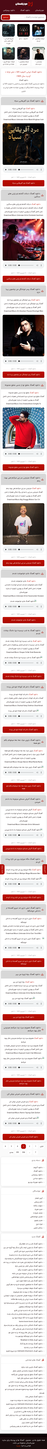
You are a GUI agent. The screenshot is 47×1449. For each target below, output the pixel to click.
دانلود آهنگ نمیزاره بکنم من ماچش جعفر (28, 1371)
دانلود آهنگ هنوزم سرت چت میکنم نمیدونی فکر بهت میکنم (23, 1082)
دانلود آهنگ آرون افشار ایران (32, 1422)
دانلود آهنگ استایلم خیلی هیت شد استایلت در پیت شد (23, 1262)
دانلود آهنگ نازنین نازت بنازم (32, 1367)
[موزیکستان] (24, 4)
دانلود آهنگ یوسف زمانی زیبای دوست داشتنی (26, 1382)
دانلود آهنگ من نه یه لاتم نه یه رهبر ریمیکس (26, 1426)
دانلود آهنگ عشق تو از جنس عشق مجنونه (22, 385)
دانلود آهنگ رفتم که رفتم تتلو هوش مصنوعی (26, 1408)
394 (23, 1152)
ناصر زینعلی (38, 1202)
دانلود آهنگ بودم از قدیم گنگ (31, 1344)
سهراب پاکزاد (38, 1205)
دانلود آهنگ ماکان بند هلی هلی (31, 1419)
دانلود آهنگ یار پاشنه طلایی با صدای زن (28, 1411)
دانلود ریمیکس (9, 10)
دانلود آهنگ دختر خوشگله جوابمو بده (29, 1336)
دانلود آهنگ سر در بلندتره (33, 1347)
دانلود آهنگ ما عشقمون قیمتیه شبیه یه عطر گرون (24, 1284)
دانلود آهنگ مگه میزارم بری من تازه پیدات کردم (23, 897)
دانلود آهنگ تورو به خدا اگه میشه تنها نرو (27, 1318)
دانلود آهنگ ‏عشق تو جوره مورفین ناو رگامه (27, 1374)
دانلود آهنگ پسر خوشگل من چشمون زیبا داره (23, 374)
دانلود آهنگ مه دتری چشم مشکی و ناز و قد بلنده (25, 1314)
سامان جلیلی (38, 1228)
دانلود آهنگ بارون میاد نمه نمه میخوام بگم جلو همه (23, 787)
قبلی (41, 1146)
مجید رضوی (38, 1220)
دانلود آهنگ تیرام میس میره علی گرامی (28, 1251)
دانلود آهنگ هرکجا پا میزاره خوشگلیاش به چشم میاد (24, 1258)
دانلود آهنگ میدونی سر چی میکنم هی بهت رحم (23, 563)
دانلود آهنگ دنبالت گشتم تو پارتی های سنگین (23, 279)
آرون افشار (39, 1198)
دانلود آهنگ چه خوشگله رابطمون (31, 1307)
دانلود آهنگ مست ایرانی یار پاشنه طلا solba (27, 1299)
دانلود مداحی (38, 1178)
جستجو (5, 17)
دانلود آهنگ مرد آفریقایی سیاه (27, 101)
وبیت (18, 1445)
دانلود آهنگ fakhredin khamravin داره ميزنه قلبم (24, 1351)
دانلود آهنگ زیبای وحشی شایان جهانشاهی (27, 1277)
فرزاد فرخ (39, 1224)
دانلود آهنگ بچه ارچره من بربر (28, 974)
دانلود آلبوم (38, 1167)
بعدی (11, 1152)
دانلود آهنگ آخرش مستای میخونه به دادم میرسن (23, 848)
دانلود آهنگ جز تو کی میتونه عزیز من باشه (27, 1273)
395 (17, 1152)
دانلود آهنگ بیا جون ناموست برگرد (30, 1270)
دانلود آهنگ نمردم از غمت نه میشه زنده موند (26, 1400)
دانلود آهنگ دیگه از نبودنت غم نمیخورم (28, 1292)
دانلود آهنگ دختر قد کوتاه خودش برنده (23, 686)
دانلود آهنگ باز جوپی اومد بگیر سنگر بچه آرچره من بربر (23, 1247)
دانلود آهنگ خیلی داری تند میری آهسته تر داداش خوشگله (23, 962)
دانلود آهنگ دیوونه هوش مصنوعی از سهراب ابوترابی (23, 1295)
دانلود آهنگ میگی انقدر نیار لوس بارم (29, 1266)
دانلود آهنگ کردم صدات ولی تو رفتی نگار (28, 1329)
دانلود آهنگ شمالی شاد (34, 1396)
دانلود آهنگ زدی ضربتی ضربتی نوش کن (23, 1094)
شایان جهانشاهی (36, 1216)
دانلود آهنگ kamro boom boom (31, 1321)
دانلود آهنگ (25, 10)
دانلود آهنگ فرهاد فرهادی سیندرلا (30, 1288)
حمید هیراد (38, 1209)
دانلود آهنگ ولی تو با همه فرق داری (29, 1281)
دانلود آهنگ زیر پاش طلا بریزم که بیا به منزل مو (26, 1332)
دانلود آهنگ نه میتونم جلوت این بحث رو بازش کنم (24, 1415)
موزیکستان (39, 10)
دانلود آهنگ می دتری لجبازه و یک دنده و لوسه (26, 1255)
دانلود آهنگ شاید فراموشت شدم (26, 573)
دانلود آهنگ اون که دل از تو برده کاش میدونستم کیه (23, 1303)
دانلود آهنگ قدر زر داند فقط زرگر (31, 1244)
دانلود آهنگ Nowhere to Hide (32, 1340)
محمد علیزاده (38, 1213)
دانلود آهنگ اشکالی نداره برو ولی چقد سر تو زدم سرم (23, 1325)
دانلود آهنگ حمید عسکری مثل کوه (30, 1378)
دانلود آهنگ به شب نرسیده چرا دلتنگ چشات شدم (23, 676)
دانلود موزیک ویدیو (35, 1182)
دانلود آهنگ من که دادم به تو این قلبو (28, 1310)
